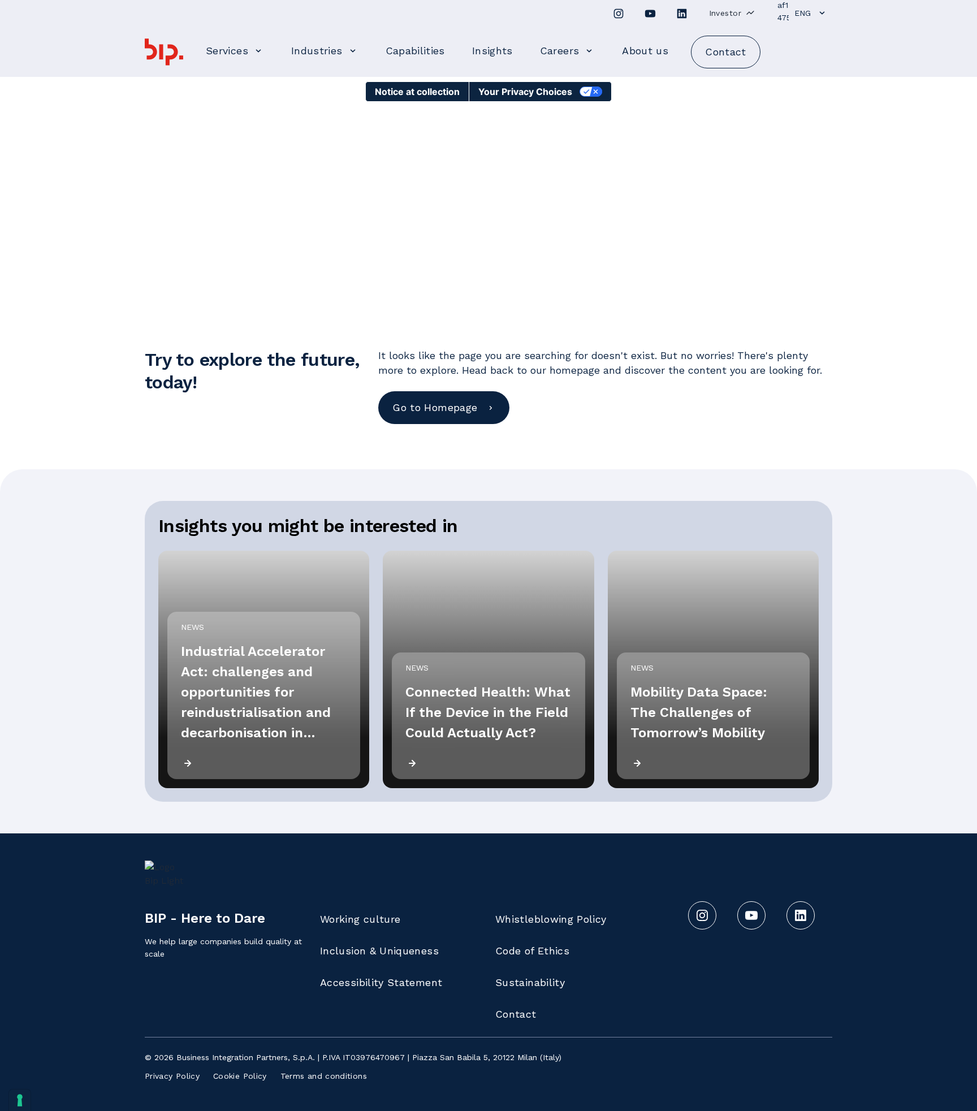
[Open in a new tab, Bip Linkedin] (682, 14)
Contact (516, 1014)
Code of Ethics (532, 951)
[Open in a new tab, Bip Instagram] (618, 14)
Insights (492, 51)
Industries (317, 51)
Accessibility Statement (381, 982)
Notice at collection (417, 91)
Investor (725, 13)
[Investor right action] (750, 13)
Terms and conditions (323, 1075)
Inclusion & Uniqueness (379, 951)
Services (227, 51)
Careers (560, 51)
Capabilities (415, 51)
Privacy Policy (172, 1075)
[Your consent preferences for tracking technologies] (20, 1100)
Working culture (360, 919)
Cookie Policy (240, 1075)
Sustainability (530, 982)
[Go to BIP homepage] (164, 52)
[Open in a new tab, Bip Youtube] (650, 14)
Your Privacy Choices (525, 91)
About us (645, 51)
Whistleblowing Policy (551, 919)
